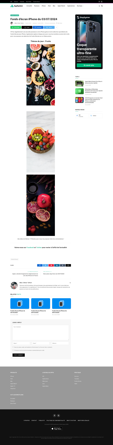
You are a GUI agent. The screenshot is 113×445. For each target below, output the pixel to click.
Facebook (30, 247)
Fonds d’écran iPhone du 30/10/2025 (17, 311)
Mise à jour (45, 381)
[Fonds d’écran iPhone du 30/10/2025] (19, 303)
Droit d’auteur (71, 420)
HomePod (12, 388)
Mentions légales (83, 420)
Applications (71, 6)
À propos (27, 420)
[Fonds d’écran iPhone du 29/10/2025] (40, 303)
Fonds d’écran (36, 1)
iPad (49, 6)
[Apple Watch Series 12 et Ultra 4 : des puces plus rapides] (79, 83)
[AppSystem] (16, 6)
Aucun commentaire (50, 23)
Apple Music (45, 386)
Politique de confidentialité (56, 420)
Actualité (29, 6)
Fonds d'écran (14, 15)
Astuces (16, 1)
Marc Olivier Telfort (19, 23)
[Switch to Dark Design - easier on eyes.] (99, 6)
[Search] (102, 6)
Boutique (79, 6)
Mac (54, 6)
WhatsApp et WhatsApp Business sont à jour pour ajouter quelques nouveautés (94, 91)
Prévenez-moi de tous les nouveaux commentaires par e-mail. (29, 350)
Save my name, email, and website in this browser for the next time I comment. (33, 347)
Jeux (43, 383)
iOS (11, 1)
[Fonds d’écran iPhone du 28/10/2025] (61, 303)
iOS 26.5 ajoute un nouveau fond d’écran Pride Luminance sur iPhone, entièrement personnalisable (93, 100)
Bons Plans (28, 1)
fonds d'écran (14, 259)
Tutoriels (22, 1)
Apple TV (12, 386)
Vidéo (75, 383)
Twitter (39, 247)
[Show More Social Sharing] (56, 27)
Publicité (42, 420)
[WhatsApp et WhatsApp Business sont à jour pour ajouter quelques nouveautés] (79, 91)
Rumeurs (36, 6)
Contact (34, 420)
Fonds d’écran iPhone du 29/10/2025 (38, 311)
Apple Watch (61, 6)
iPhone (44, 6)
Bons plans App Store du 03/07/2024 (53, 273)
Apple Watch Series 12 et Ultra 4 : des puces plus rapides (94, 82)
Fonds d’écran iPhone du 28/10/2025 (59, 311)
